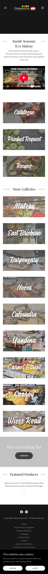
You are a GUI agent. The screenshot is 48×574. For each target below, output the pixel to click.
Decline (13, 568)
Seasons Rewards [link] (24, 530)
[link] (24, 8)
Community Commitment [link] (24, 547)
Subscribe (24, 456)
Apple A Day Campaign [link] (24, 527)
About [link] (24, 524)
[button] (6, 7)
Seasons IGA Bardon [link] (24, 544)
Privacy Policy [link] (24, 537)
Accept (35, 568)
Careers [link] (24, 540)
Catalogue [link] (24, 534)
